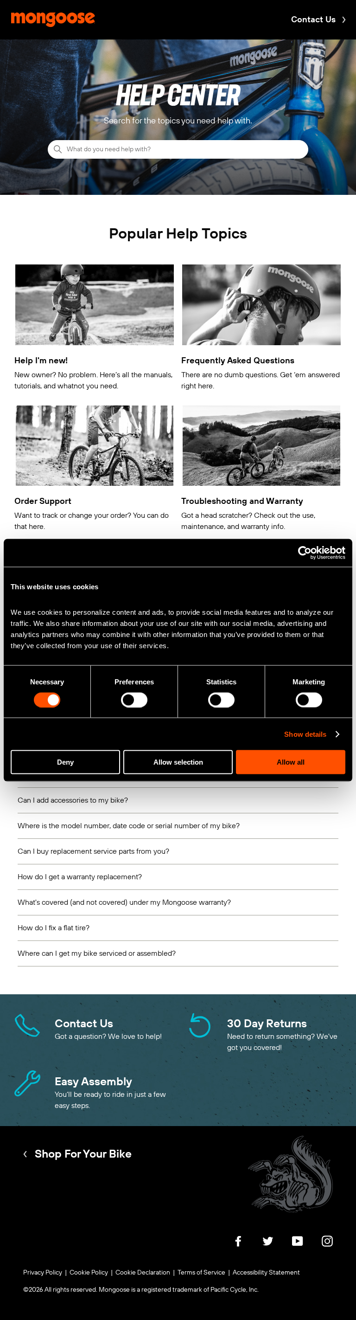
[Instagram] (327, 1246)
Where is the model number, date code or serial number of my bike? (129, 826)
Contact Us (313, 19)
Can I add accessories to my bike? (73, 800)
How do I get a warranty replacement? (80, 877)
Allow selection (178, 762)
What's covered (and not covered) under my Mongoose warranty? (124, 902)
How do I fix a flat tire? (53, 928)
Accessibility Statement (266, 1272)
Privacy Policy (42, 1272)
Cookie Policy (89, 1272)
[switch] (134, 699)
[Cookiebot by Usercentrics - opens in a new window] (304, 553)
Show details (305, 734)
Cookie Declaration (142, 1272)
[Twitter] (267, 1246)
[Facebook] (238, 1246)
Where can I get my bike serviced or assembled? (97, 953)
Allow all (291, 762)
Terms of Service (201, 1272)
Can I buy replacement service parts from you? (93, 851)
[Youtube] (297, 1246)
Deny (65, 762)
